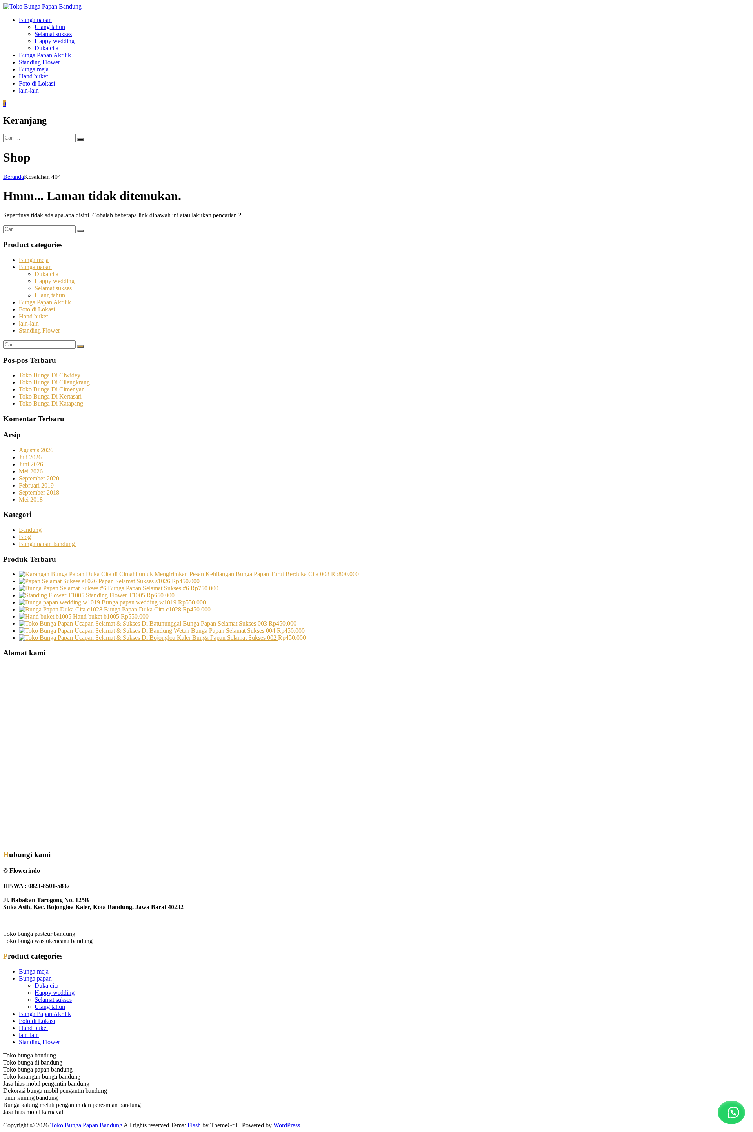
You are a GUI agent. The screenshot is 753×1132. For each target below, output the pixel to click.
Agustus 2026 (36, 450)
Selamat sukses (53, 34)
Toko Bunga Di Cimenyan (52, 389)
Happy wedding (55, 41)
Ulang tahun (50, 27)
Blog (25, 536)
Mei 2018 (31, 499)
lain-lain (29, 90)
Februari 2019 (36, 485)
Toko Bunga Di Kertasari (50, 396)
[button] (731, 1112)
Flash (194, 1125)
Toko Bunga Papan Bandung (86, 1125)
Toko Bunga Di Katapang (51, 403)
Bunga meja (34, 69)
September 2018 (39, 492)
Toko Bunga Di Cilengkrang (54, 382)
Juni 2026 (31, 464)
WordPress (286, 1125)
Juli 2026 (30, 457)
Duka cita (46, 48)
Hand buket (33, 76)
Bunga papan (35, 19)
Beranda (13, 176)
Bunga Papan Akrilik (45, 55)
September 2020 (39, 478)
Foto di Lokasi (37, 83)
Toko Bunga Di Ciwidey (49, 375)
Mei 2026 (31, 471)
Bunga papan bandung (47, 544)
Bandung (30, 529)
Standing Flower (39, 62)
